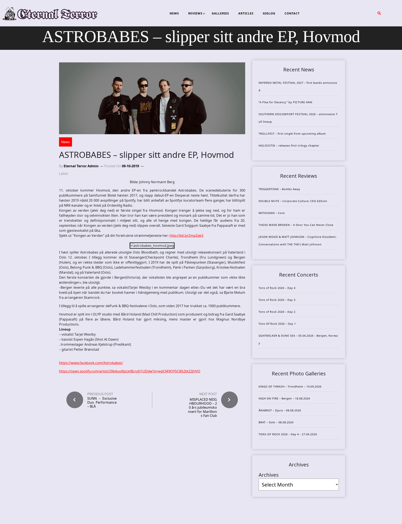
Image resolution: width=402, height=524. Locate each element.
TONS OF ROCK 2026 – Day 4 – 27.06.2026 (288, 434)
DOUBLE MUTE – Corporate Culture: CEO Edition (293, 201)
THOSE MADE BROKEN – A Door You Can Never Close (296, 225)
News (65, 142)
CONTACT (292, 13)
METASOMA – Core (272, 213)
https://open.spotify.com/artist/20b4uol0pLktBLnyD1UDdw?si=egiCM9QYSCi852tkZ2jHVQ (129, 371)
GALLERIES (220, 13)
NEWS (174, 13)
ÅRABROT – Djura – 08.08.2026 (280, 410)
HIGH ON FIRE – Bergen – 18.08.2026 (284, 398)
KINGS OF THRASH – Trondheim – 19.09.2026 (290, 386)
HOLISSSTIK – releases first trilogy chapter (289, 145)
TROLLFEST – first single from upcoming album (292, 133)
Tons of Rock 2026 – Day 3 (277, 300)
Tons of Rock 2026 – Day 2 (277, 312)
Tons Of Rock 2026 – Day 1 (277, 324)
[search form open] (379, 13)
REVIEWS (195, 13)
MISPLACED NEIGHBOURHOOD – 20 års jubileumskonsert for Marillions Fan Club (202, 407)
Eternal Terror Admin (81, 166)
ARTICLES (246, 13)
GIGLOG (269, 13)
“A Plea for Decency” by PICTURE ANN (285, 102)
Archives (269, 474)
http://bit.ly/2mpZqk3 (186, 235)
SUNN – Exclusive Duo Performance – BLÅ (102, 403)
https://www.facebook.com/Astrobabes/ (91, 362)
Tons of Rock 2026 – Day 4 (277, 288)
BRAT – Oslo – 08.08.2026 (276, 422)
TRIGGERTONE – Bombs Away (279, 189)
